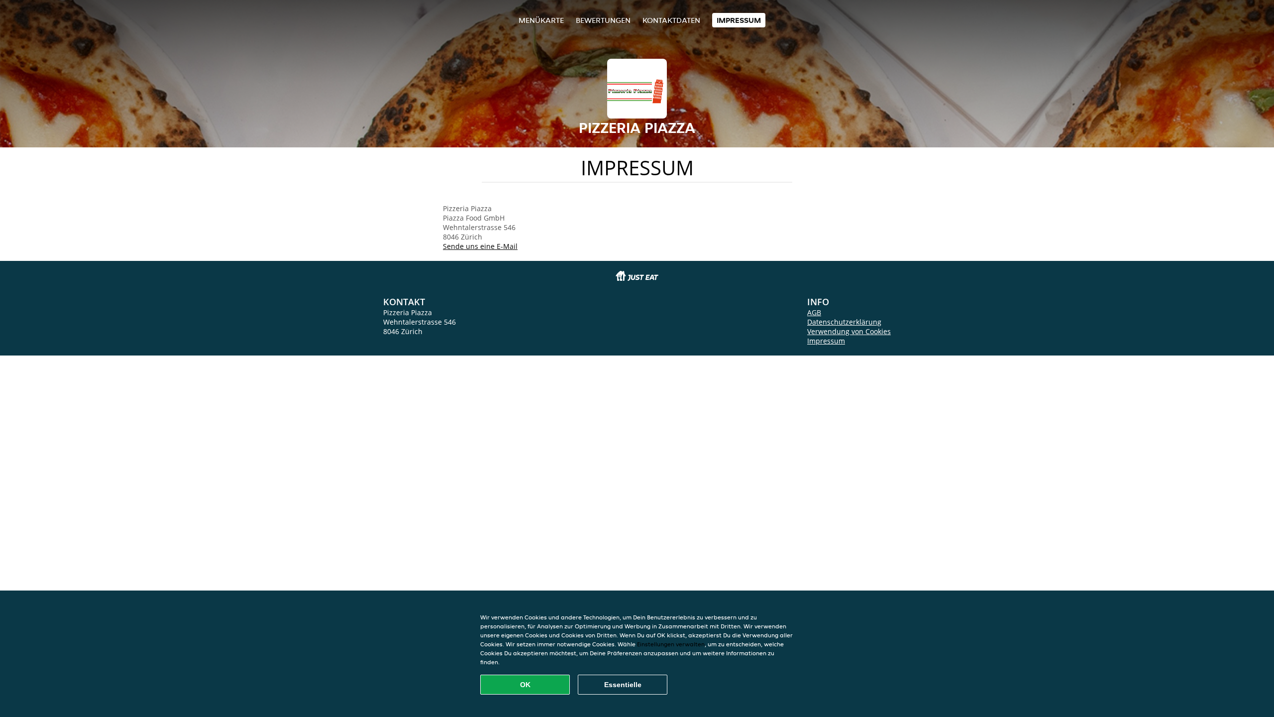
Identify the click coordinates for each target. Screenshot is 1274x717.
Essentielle (622, 685)
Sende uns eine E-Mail (480, 246)
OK (525, 685)
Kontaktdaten (671, 20)
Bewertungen (603, 20)
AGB (814, 312)
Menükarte (541, 20)
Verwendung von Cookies (849, 331)
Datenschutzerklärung (844, 322)
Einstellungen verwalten (671, 644)
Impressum (739, 20)
